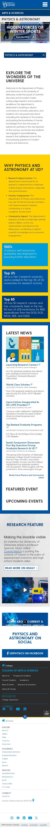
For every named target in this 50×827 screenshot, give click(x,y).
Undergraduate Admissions (11, 752)
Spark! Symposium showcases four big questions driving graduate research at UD (23, 445)
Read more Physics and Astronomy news (26, 476)
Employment (6, 744)
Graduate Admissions (9, 755)
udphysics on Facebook (26, 653)
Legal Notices (33, 825)
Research (5, 765)
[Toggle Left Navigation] (43, 55)
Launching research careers (22, 364)
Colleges (5, 759)
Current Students (9, 680)
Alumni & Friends (9, 689)
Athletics (4, 734)
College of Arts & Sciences (20, 670)
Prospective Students (22, 676)
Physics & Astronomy (19, 55)
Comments (24, 825)
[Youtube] (30, 818)
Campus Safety (7, 783)
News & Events (8, 684)
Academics (24, 680)
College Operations (10, 700)
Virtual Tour (6, 741)
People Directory (7, 777)
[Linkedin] (24, 818)
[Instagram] (12, 818)
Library (4, 762)
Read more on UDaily (20, 567)
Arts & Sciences (13, 12)
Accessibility (43, 825)
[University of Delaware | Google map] (33, 801)
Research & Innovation (27, 684)
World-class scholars (18, 384)
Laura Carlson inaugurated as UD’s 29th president (22, 403)
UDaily (4, 737)
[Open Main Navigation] (45, 4)
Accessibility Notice (8, 773)
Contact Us (6, 796)
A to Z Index (6, 787)
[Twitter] (36, 818)
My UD (4, 780)
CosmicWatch (13, 551)
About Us (5, 676)
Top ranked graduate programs (24, 424)
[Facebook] (18, 818)
